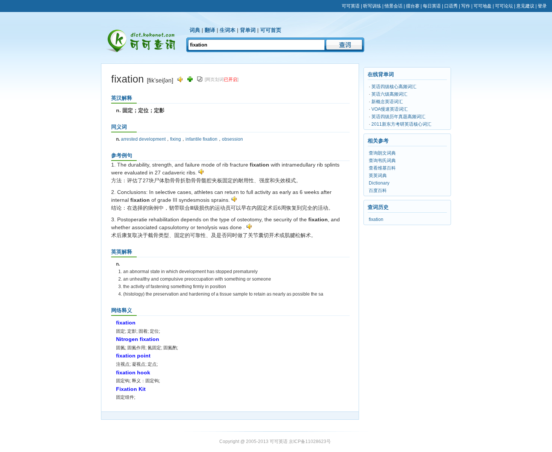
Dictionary (379, 183)
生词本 (227, 30)
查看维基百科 (382, 168)
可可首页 (270, 30)
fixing (175, 139)
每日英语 (432, 6)
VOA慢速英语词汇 (389, 109)
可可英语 (351, 6)
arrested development (143, 139)
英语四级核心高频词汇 (393, 86)
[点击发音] (201, 173)
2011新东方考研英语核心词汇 (401, 124)
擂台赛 (412, 6)
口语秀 (451, 6)
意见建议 (525, 6)
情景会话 (394, 6)
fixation (376, 219)
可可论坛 (504, 6)
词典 (195, 30)
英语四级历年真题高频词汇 (398, 116)
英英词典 (378, 175)
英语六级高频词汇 (389, 94)
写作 (465, 6)
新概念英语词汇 (387, 101)
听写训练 (372, 6)
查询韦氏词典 (382, 160)
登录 (542, 6)
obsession (232, 139)
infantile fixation (201, 139)
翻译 (210, 30)
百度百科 (378, 190)
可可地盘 (483, 6)
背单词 (248, 30)
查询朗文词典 (382, 153)
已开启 (230, 79)
